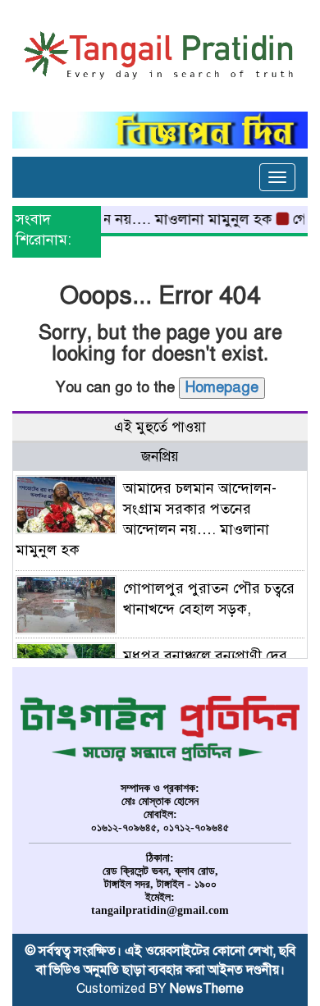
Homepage (221, 387)
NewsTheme (207, 989)
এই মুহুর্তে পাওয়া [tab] (160, 427)
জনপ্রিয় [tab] (160, 456)
